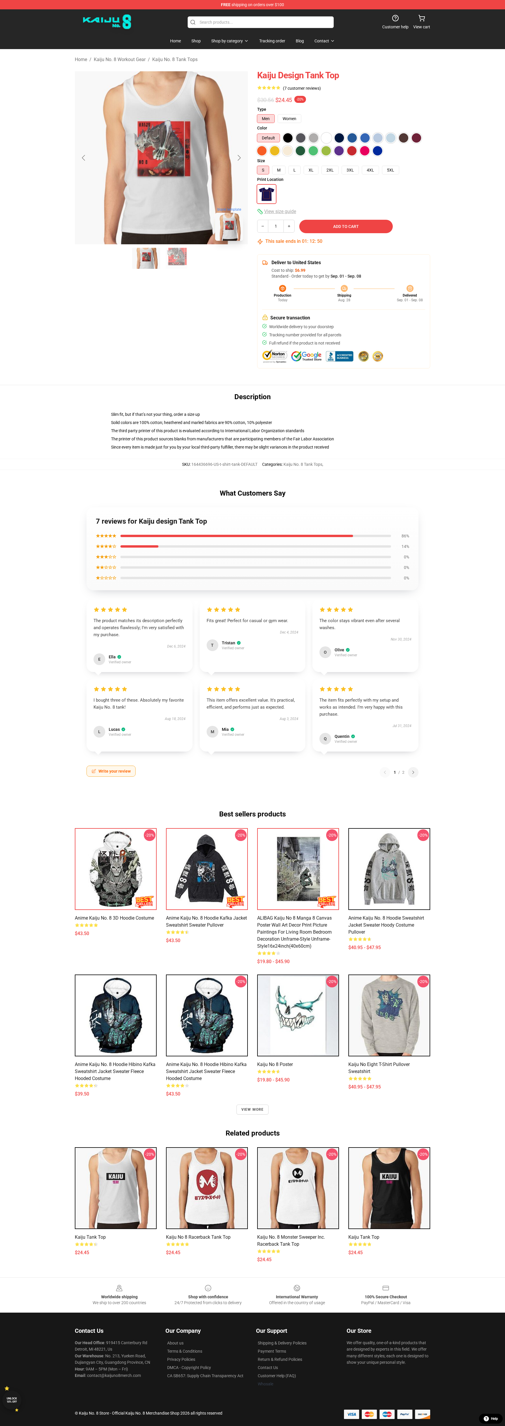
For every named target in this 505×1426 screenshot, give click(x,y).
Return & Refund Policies (280, 1359)
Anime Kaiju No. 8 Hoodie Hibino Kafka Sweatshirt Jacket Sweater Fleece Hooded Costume (115, 1071)
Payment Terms (272, 1351)
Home (81, 59)
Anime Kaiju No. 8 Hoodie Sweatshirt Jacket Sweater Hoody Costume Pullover (386, 925)
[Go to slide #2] (176, 258)
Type (261, 109)
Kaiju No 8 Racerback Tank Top (198, 1237)
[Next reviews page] (413, 772)
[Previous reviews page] (385, 772)
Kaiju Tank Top (90, 1237)
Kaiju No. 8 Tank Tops (175, 59)
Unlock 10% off (12, 1400)
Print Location (270, 179)
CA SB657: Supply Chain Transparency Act (205, 1375)
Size (261, 160)
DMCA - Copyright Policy (189, 1367)
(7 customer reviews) (302, 88)
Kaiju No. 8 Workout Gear (120, 59)
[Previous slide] (84, 158)
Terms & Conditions (184, 1351)
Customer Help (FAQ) (277, 1375)
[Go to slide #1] (146, 258)
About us (175, 1343)
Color (262, 128)
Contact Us (268, 1367)
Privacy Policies (181, 1359)
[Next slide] (239, 158)
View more (252, 1109)
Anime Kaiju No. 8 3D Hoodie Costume (114, 918)
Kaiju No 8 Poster (275, 1064)
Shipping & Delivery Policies (282, 1343)
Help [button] (494, 1419)
